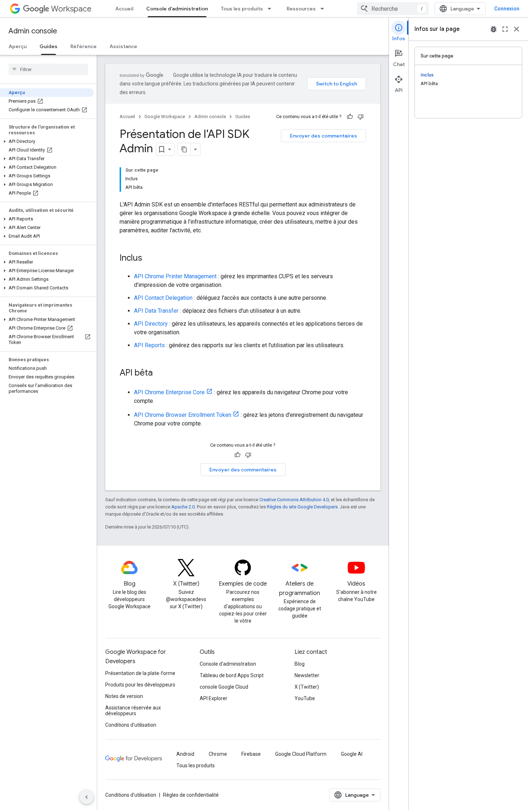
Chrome (218, 754)
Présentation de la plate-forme (140, 673)
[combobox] (393, 8)
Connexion (506, 8)
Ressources (301, 8)
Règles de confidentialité (191, 795)
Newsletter (307, 675)
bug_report (493, 29)
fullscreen (505, 29)
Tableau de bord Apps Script (232, 675)
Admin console (33, 31)
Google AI (351, 754)
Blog (300, 664)
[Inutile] (360, 116)
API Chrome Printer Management (175, 276)
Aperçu (18, 46)
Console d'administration (177, 8)
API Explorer (213, 698)
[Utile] (349, 116)
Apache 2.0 (183, 506)
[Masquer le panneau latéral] (86, 797)
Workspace (71, 9)
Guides (48, 46)
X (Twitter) (307, 687)
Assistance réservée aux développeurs (133, 710)
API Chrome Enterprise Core (169, 392)
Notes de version (124, 696)
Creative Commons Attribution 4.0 (294, 499)
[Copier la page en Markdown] (184, 149)
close (516, 29)
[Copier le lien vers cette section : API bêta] (160, 373)
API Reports (149, 345)
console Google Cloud (224, 687)
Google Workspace (164, 116)
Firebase (251, 754)
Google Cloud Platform (300, 754)
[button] (47, 141)
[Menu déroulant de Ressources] (324, 8)
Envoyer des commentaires (323, 135)
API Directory (151, 323)
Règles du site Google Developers (302, 506)
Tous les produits (242, 8)
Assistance (123, 46)
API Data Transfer (156, 310)
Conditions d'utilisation (130, 725)
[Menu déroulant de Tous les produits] (271, 8)
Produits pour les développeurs (140, 685)
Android (185, 754)
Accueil (124, 8)
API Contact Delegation (163, 297)
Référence (83, 46)
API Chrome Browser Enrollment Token (182, 414)
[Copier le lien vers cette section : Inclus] (149, 258)
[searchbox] (48, 69)
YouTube (305, 698)
